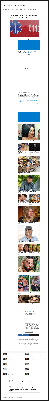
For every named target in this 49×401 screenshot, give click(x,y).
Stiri (3, 9)
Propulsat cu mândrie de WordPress (18, 397)
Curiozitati (17, 9)
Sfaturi (31, 9)
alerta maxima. (30, 52)
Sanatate (28, 9)
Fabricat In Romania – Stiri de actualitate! (14, 5)
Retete (24, 9)
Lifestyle (21, 9)
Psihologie (12, 9)
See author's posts (28, 331)
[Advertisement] (29, 45)
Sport (6, 9)
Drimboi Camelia (30, 311)
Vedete (9, 9)
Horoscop (34, 9)
